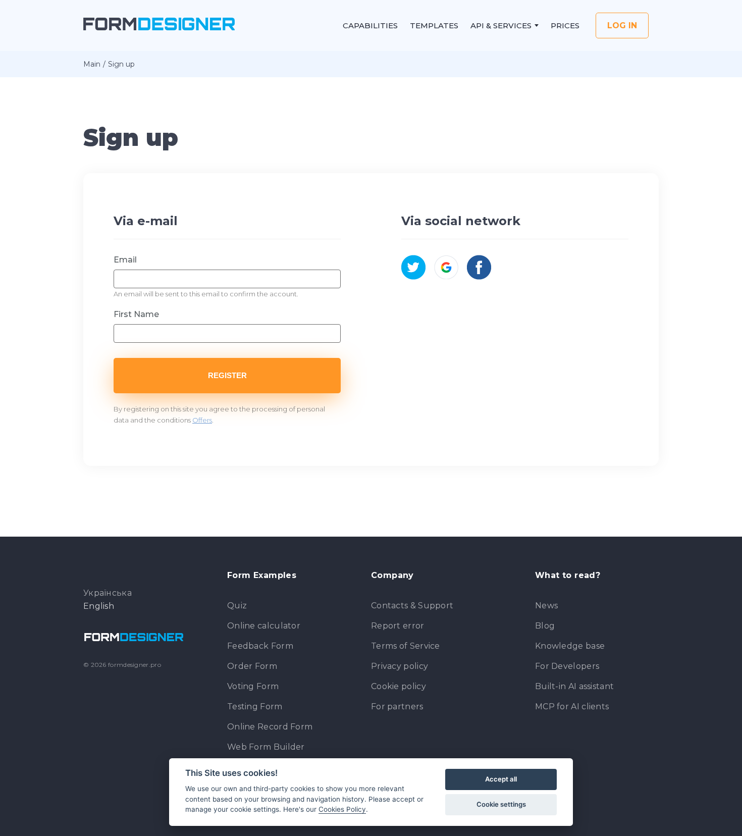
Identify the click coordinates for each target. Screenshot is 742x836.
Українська (107, 593)
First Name (136, 314)
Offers (202, 420)
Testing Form (255, 706)
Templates (434, 25)
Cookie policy (398, 686)
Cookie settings (501, 804)
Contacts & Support (412, 605)
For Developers (567, 666)
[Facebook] (479, 267)
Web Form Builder (266, 747)
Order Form (252, 666)
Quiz (237, 605)
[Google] (446, 267)
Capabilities (370, 25)
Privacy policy (399, 666)
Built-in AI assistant (574, 686)
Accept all (501, 779)
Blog (545, 626)
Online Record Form (269, 727)
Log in (622, 25)
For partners (397, 706)
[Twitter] (413, 267)
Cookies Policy (342, 809)
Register (227, 375)
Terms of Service (405, 646)
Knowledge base (570, 646)
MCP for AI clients (572, 706)
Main (91, 64)
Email (125, 260)
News (546, 605)
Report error (398, 626)
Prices (565, 25)
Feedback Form (260, 646)
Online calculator (263, 626)
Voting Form (253, 686)
